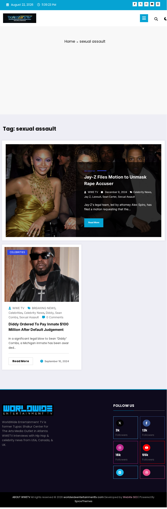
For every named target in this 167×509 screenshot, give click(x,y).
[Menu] (144, 18)
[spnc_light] (165, 18)
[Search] (156, 19)
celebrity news (142, 192)
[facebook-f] (135, 4)
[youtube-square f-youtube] (158, 4)
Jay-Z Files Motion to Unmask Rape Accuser (115, 180)
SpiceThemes (83, 501)
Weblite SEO (130, 497)
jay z (87, 196)
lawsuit (96, 196)
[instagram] (146, 4)
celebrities (16, 312)
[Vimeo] (125, 472)
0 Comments (54, 317)
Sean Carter (110, 196)
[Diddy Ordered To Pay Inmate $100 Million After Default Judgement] (41, 274)
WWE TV (93, 192)
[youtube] (152, 4)
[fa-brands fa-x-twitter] (140, 4)
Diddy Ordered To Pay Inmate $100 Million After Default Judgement (39, 326)
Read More (93, 222)
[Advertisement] (83, 78)
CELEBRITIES (89, 171)
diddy (50, 312)
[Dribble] (152, 472)
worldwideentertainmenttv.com (83, 497)
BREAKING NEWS (44, 308)
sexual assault (126, 196)
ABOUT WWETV (21, 497)
